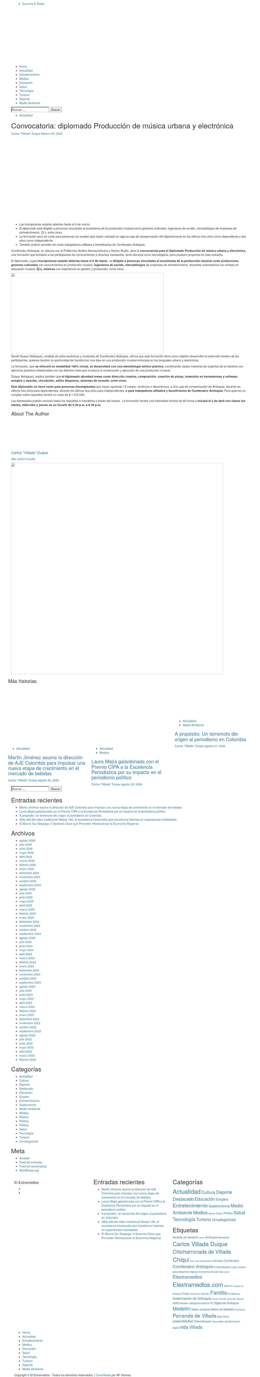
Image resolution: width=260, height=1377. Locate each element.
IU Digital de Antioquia (224, 1303)
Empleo (24, 1097)
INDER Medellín (180, 1303)
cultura (234, 1267)
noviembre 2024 (29, 926)
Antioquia (211, 1237)
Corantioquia (222, 1267)
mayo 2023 (26, 999)
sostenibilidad (183, 1321)
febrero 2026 (27, 865)
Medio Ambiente (29, 103)
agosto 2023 (27, 986)
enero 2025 (26, 917)
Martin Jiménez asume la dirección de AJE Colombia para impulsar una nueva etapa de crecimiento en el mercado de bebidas (46, 765)
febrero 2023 (27, 1011)
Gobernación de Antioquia (192, 1298)
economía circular (208, 1271)
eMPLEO (228, 1286)
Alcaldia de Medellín (185, 1237)
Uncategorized (28, 1141)
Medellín (182, 1308)
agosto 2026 (27, 840)
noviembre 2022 (29, 1023)
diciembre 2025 (29, 873)
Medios (24, 78)
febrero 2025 (27, 913)
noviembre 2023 (29, 974)
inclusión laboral (235, 1298)
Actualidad (26, 70)
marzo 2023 (27, 1007)
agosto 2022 (27, 1035)
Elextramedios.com (198, 1284)
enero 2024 (26, 966)
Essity (185, 1293)
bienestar (223, 1237)
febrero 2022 (27, 1059)
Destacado (26, 1088)
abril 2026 (25, 857)
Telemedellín (218, 1321)
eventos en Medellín (199, 1293)
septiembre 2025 (30, 885)
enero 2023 (26, 1015)
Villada (195, 1327)
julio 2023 (25, 990)
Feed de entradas (30, 1162)
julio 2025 (25, 893)
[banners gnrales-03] (117, 568)
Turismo (24, 95)
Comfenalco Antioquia (193, 1266)
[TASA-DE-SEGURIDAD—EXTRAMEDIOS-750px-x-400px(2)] (87, 313)
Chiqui (181, 1259)
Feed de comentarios (33, 1166)
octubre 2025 (27, 881)
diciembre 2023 (29, 970)
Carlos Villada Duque (200, 1243)
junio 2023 (26, 995)
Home (23, 66)
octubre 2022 (27, 1027)
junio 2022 (26, 1043)
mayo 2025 (26, 901)
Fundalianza (234, 1293)
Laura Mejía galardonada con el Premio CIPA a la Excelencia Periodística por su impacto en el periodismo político (126, 769)
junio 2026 (26, 848)
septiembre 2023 (30, 982)
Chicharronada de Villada (202, 1251)
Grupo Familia (219, 1298)
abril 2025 (25, 905)
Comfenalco (231, 1260)
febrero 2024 (27, 962)
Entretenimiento (29, 74)
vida (184, 1326)
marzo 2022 (27, 1055)
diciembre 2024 (29, 921)
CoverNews (103, 1375)
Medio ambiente (201, 1309)
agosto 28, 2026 (48, 780)
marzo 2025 (27, 909)
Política (24, 1121)
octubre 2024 (27, 930)
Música (23, 1117)
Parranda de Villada (195, 1315)
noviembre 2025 (29, 877)
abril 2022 (25, 1051)
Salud (23, 87)
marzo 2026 (27, 861)
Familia (218, 1292)
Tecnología (26, 91)
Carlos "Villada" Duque (26, 133)
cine (192, 1260)
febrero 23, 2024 (52, 133)
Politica (23, 1125)
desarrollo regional (188, 1271)
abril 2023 (25, 1003)
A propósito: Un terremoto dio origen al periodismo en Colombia (210, 736)
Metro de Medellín (222, 1309)
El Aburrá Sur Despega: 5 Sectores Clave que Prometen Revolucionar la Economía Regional (78, 823)
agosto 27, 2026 (215, 746)
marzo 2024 (27, 958)
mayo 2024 (26, 950)
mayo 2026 (26, 853)
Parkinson (240, 1309)
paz (219, 1316)
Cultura (24, 1080)
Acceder (24, 1158)
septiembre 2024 (30, 934)
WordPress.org (29, 1170)
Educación (26, 83)
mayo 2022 (26, 1047)
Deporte (24, 99)
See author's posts (23, 459)
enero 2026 (26, 869)
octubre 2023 (27, 978)
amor (202, 1237)
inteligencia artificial (199, 1303)
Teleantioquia (202, 1321)
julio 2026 (25, 844)
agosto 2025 (27, 889)
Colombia (217, 1261)
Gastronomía (27, 1105)
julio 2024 (25, 942)
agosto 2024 (27, 938)
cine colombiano (203, 1260)
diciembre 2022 (29, 1019)
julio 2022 (25, 1039)
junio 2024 (26, 946)
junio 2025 (26, 897)
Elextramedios (187, 1276)
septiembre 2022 (30, 1031)
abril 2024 (25, 954)
